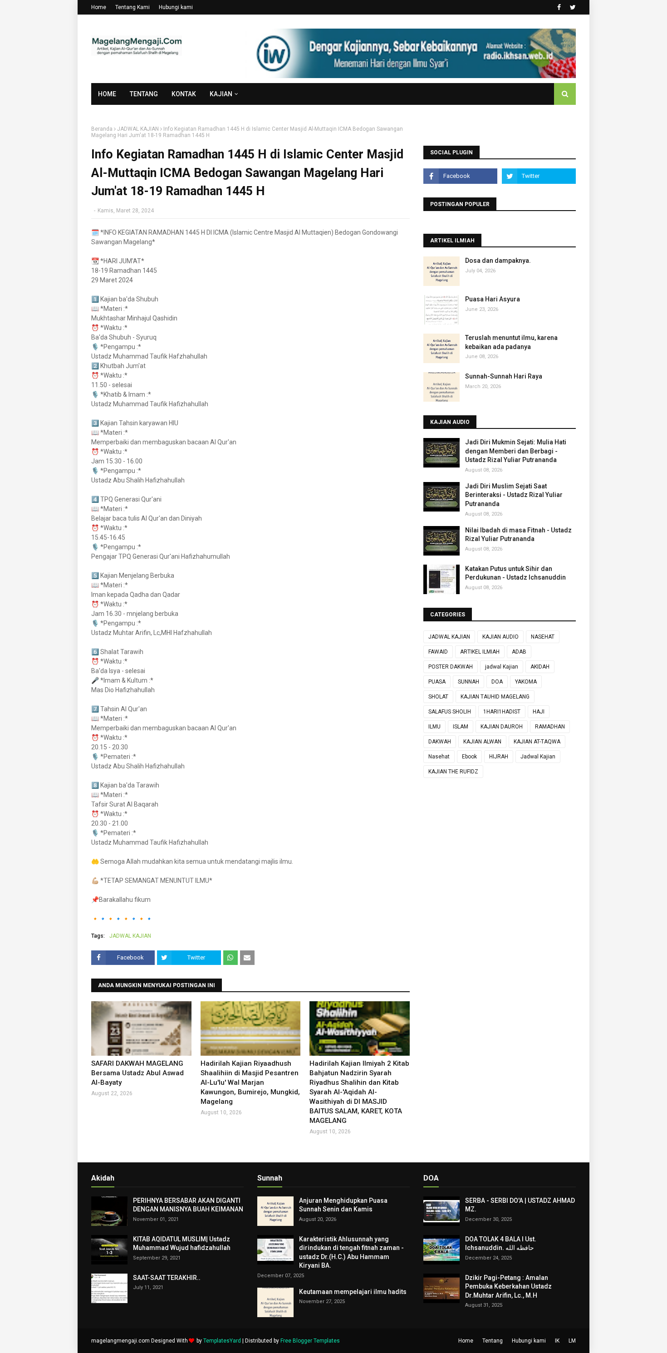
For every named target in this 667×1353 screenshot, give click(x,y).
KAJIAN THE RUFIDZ (453, 771)
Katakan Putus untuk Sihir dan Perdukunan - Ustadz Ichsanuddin (515, 573)
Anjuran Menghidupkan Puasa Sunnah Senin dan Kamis (343, 1205)
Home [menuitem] (107, 94)
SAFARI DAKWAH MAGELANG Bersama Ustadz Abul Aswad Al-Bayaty (137, 1073)
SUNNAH (468, 682)
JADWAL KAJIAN (138, 129)
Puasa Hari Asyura (492, 299)
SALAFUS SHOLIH (449, 711)
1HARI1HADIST (501, 711)
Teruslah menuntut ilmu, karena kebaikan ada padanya (511, 342)
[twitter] (572, 7)
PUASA (437, 682)
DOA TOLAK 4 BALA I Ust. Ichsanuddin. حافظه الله (500, 1243)
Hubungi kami (176, 7)
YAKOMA (526, 682)
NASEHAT (542, 637)
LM (572, 1341)
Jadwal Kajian (537, 756)
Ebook (469, 756)
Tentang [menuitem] (144, 94)
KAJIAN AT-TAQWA (537, 741)
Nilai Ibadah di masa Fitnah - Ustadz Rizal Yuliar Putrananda (518, 534)
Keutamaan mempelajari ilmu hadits (353, 1291)
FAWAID (438, 652)
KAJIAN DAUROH (502, 726)
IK (557, 1341)
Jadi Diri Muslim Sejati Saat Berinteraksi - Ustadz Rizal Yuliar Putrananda (514, 494)
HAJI (538, 711)
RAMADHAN (550, 726)
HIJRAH (498, 756)
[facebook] (559, 7)
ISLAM (460, 726)
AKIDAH (539, 667)
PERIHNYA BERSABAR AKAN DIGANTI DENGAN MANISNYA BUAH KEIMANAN (188, 1205)
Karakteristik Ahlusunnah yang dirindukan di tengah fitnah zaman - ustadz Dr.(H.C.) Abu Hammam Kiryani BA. (351, 1252)
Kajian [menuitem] (221, 94)
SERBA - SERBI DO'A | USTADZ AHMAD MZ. (520, 1205)
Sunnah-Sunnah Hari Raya (503, 376)
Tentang (492, 1341)
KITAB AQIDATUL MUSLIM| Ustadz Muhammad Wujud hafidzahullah (182, 1243)
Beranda (102, 129)
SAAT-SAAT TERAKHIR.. (167, 1277)
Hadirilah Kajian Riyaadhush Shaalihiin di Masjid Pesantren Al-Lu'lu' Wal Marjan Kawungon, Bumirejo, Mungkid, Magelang (250, 1082)
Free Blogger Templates (310, 1341)
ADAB (519, 652)
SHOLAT (438, 697)
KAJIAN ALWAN (482, 741)
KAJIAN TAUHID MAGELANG (495, 697)
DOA (497, 682)
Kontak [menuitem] (184, 94)
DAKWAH (439, 741)
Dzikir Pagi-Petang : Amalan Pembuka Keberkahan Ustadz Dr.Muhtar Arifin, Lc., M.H (508, 1286)
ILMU (434, 726)
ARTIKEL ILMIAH (480, 652)
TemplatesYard (222, 1341)
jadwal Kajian (501, 667)
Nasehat (439, 756)
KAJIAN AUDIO (500, 637)
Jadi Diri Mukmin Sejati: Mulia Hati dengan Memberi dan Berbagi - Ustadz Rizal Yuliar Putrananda (515, 450)
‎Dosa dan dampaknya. (498, 260)
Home (98, 7)
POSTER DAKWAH (450, 667)
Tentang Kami (132, 7)
